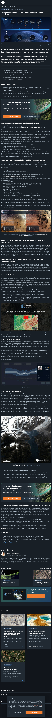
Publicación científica (8, 542)
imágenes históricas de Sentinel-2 (19, 465)
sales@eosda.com (6, 528)
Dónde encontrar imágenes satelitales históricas (15, 70)
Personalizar (17, 712)
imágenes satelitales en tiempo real (30, 127)
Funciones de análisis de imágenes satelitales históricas (17, 77)
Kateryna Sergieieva (13, 553)
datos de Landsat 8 (17, 352)
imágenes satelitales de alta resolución (13, 176)
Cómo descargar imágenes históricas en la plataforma (17, 75)
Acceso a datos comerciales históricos (13, 79)
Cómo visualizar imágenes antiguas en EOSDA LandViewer (18, 72)
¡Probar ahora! (36, 596)
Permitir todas (34, 712)
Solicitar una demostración (31, 116)
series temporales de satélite (13, 385)
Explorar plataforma (12, 116)
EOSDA (5, 2)
